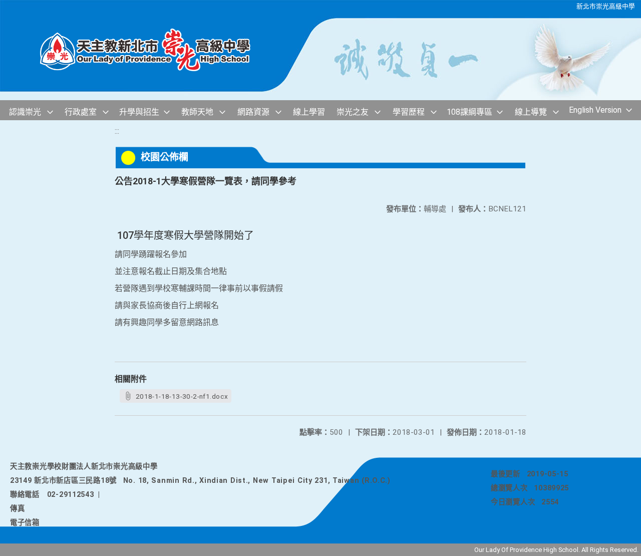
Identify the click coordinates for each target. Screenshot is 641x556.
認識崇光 (25, 112)
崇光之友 (353, 112)
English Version (595, 110)
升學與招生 (139, 112)
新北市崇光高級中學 (605, 6)
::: (117, 131)
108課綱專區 (469, 112)
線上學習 (309, 112)
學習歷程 (409, 112)
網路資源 (253, 112)
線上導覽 (531, 112)
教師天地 (197, 112)
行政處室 (81, 112)
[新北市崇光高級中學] (155, 50)
